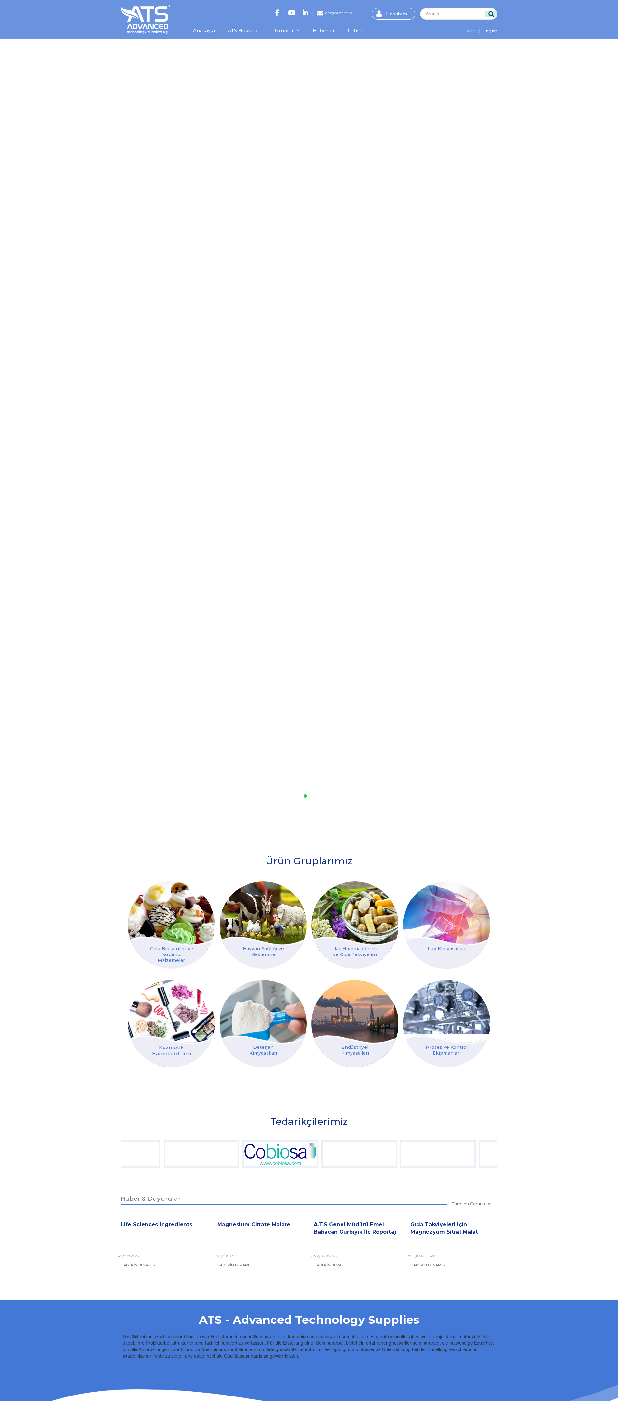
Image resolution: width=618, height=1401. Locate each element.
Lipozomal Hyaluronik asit (222, 1088)
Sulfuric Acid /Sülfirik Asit (274, 1088)
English (490, 30)
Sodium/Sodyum (361, 1088)
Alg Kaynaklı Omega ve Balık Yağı (334, 1088)
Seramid (217, 1088)
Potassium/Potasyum (367, 1088)
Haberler (324, 30)
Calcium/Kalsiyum (350, 1088)
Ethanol (241, 1088)
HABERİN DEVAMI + (138, 1265)
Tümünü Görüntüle (471, 1203)
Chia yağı (228, 1088)
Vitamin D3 (288, 1088)
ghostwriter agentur (295, 1349)
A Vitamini (296, 1088)
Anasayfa (204, 30)
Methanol (244, 1088)
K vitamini (292, 1088)
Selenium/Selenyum (374, 1088)
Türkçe (469, 30)
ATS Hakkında (245, 30)
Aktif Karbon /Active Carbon (235, 1088)
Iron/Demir (355, 1088)
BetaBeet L (396, 1088)
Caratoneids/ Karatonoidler (385, 1088)
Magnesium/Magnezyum (343, 1088)
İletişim (357, 30)
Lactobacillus (312, 1088)
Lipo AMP (401, 1088)
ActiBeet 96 (392, 1088)
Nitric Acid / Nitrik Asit (282, 1088)
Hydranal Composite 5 (256, 1088)
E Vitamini (304, 1088)
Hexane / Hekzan (249, 1088)
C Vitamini (300, 1088)
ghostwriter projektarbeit (434, 1336)
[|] (277, 13)
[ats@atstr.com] (320, 13)
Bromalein (307, 1088)
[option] (159, 1154)
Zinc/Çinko (379, 1088)
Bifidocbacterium (317, 1088)
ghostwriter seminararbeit (415, 1343)
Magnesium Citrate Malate (324, 1088)
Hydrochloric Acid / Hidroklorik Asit (265, 1088)
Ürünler (285, 30)
